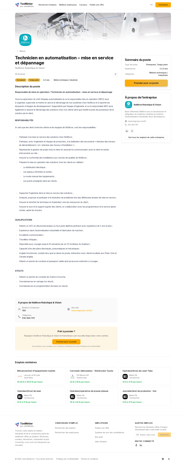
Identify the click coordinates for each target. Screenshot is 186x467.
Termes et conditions (89, 459)
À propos (83, 5)
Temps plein (34, 80)
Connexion (163, 5)
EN (151, 5)
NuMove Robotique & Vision (30, 68)
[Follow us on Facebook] (136, 445)
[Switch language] (163, 459)
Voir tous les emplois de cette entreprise (146, 137)
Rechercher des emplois (65, 428)
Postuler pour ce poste (66, 342)
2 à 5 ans (46, 80)
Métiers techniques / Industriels (66, 80)
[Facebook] (132, 131)
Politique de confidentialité (67, 459)
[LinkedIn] (127, 131)
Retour (22, 51)
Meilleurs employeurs (68, 5)
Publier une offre (97, 5)
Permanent (21, 80)
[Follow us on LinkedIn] (141, 445)
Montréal (21, 74)
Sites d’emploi (101, 441)
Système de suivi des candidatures (109, 432)
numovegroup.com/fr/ (81, 310)
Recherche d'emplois (48, 5)
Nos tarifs (99, 437)
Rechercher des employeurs (67, 432)
